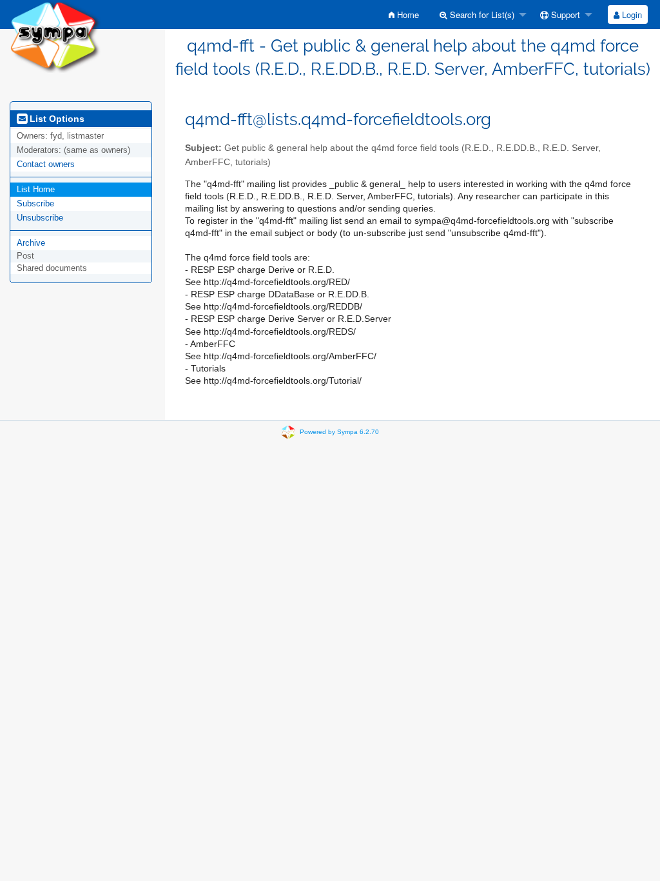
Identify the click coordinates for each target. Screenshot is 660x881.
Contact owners (46, 164)
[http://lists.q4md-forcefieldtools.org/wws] (55, 36)
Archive (31, 243)
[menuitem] (403, 14)
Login (630, 14)
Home (406, 14)
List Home (36, 189)
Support (564, 14)
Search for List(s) (480, 14)
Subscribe (35, 203)
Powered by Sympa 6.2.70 (339, 431)
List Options (55, 119)
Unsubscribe (40, 218)
